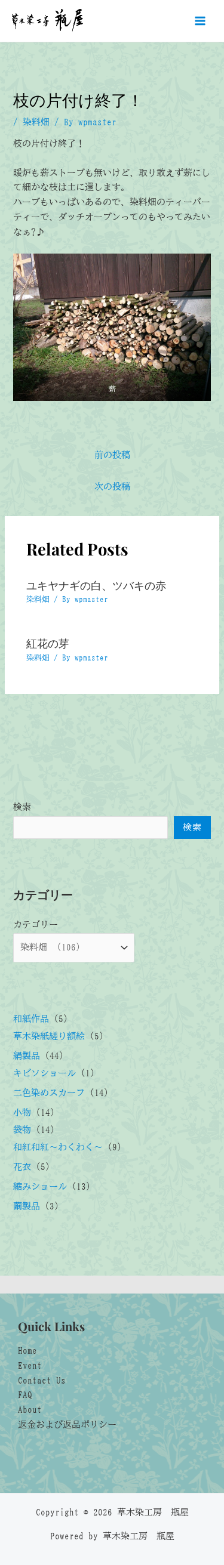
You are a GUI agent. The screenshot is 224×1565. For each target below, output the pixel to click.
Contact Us (42, 1380)
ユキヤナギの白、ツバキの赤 (96, 585)
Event (30, 1365)
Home (27, 1350)
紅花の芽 (47, 642)
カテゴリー (35, 924)
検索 (22, 806)
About (30, 1409)
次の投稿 (112, 486)
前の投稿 (112, 454)
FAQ (25, 1394)
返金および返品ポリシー (67, 1424)
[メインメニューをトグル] (200, 21)
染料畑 (36, 122)
